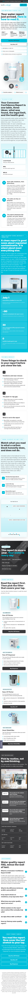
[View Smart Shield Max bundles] (14, 718)
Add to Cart (23, 4)
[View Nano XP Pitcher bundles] (14, 680)
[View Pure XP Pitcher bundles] (14, 603)
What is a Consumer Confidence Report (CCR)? (12, 872)
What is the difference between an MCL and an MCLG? (12, 889)
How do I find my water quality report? (11, 922)
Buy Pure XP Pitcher (14, 40)
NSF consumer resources (20, 981)
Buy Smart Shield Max (14, 743)
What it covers (18, 92)
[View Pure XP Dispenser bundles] (14, 643)
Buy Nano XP (14, 44)
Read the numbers (7, 92)
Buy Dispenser (14, 668)
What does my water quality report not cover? (11, 902)
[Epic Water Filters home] (6, 5)
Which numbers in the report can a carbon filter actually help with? (12, 910)
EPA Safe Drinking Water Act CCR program (17, 975)
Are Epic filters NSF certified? (11, 916)
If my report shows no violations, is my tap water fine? (12, 896)
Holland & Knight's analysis (13, 980)
